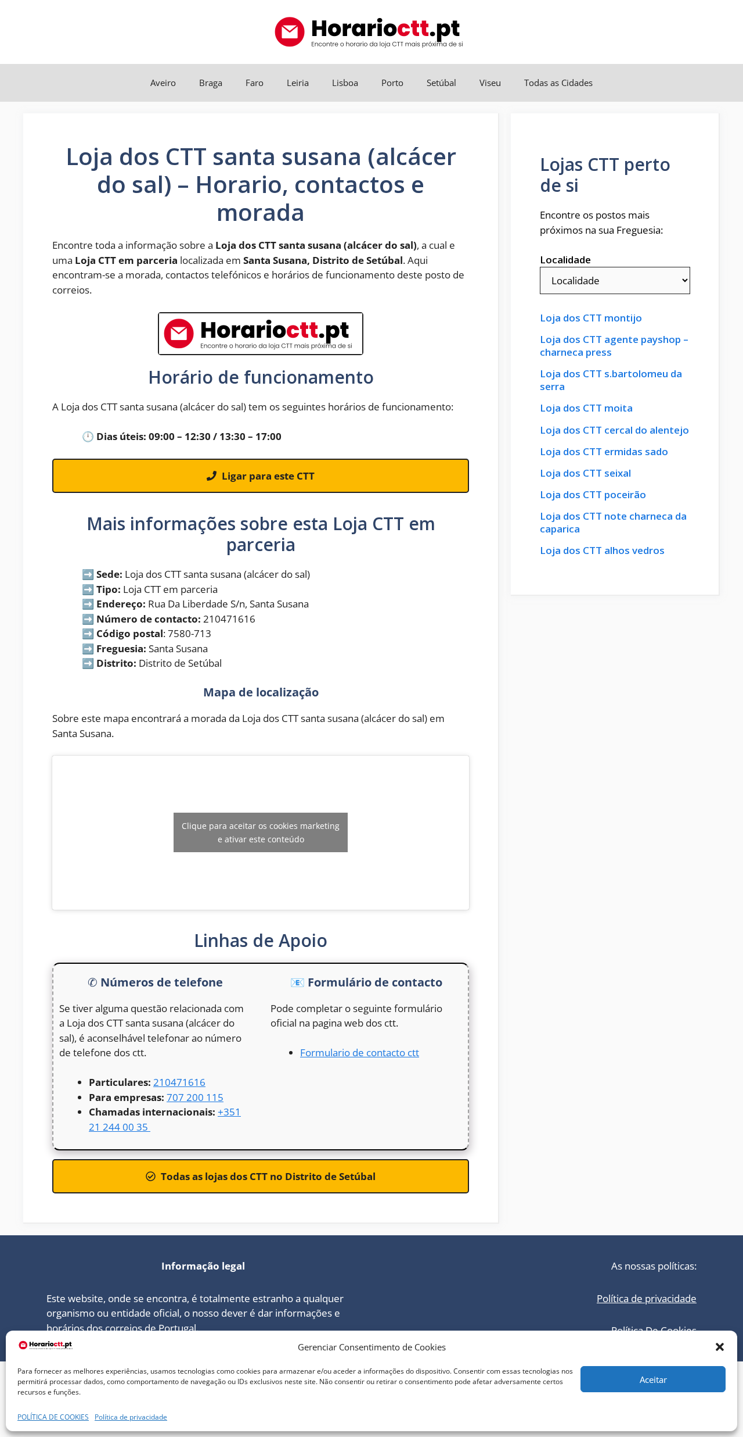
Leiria (298, 82)
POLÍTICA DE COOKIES (53, 1417)
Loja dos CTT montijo (591, 318)
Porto (392, 82)
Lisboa (345, 82)
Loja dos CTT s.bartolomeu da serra (611, 380)
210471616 (179, 1082)
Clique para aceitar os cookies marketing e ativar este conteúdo (261, 832)
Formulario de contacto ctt (359, 1052)
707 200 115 (195, 1097)
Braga (210, 82)
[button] (720, 1347)
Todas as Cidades (558, 82)
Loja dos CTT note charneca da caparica (613, 522)
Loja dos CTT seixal (585, 473)
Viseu (490, 82)
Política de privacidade (131, 1417)
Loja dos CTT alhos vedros (602, 550)
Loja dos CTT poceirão (593, 494)
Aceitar (653, 1379)
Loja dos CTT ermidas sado (604, 451)
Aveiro (163, 82)
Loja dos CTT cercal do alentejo (614, 430)
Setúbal (441, 82)
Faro (255, 82)
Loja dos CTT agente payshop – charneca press (614, 346)
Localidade (565, 259)
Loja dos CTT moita (586, 408)
